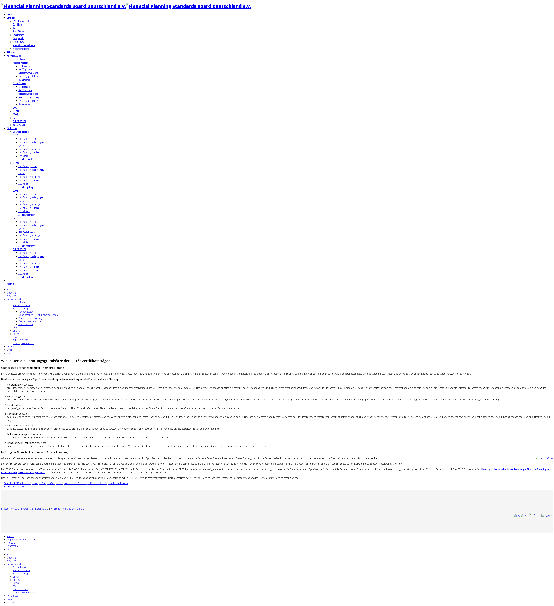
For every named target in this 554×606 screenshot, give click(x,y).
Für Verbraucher (14, 55)
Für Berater (12, 128)
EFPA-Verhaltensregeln (28, 232)
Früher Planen (19, 59)
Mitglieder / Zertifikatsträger (21, 539)
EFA (14, 118)
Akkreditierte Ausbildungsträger (26, 157)
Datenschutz (42, 508)
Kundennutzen (24, 66)
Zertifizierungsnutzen (27, 138)
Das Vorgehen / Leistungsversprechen (28, 71)
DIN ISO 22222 (19, 121)
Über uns (11, 17)
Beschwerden (24, 80)
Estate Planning (19, 83)
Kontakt (10, 284)
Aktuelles (11, 52)
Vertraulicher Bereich (74, 508)
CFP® (15, 107)
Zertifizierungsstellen (28, 270)
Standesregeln (19, 35)
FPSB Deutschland (21, 21)
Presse (4, 508)
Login (9, 280)
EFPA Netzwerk (19, 42)
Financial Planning (20, 62)
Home (9, 14)
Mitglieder (56, 508)
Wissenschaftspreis (21, 48)
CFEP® (16, 111)
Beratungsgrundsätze (28, 76)
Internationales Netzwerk (24, 45)
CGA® (15, 114)
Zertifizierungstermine (28, 152)
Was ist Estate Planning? (29, 97)
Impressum (27, 508)
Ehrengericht (18, 38)
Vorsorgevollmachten (22, 125)
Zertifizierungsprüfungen (29, 149)
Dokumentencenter (21, 131)
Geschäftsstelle (20, 31)
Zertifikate (17, 24)
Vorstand (17, 28)
